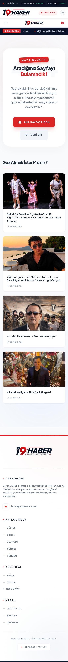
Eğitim (11, 535)
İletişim (11, 582)
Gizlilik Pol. (14, 608)
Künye (10, 575)
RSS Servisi (12, 589)
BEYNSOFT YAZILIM (36, 647)
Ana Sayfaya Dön (37, 122)
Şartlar (12, 615)
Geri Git (36, 134)
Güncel (11, 549)
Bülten (11, 528)
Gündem (12, 556)
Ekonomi (12, 542)
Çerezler (12, 622)
